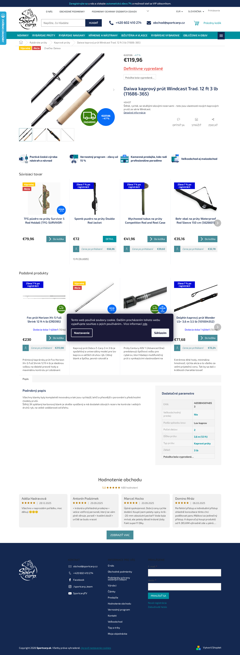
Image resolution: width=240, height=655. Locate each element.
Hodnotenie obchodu (120, 479)
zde (145, 323)
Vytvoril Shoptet (212, 647)
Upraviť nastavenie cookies (96, 647)
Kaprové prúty (202, 443)
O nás (49, 11)
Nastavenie (82, 332)
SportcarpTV (80, 593)
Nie (196, 414)
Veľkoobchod (115, 621)
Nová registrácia (157, 602)
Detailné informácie (135, 112)
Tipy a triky (114, 627)
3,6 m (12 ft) (200, 436)
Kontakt (112, 615)
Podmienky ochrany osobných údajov (114, 11)
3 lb (196, 450)
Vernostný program (119, 609)
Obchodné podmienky (72, 11)
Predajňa (113, 597)
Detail (110, 238)
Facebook (78, 579)
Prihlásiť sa (158, 595)
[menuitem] (22, 35)
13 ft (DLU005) (81, 258)
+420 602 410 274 (83, 572)
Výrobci (112, 585)
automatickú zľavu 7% (119, 3)
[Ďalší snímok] (114, 89)
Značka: (52, 48)
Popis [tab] (26, 378)
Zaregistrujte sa (78, 3)
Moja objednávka (117, 633)
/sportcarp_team (83, 586)
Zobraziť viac (120, 535)
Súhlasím (160, 332)
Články (111, 591)
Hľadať (93, 22)
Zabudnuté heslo (157, 606)
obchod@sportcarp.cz (85, 566)
